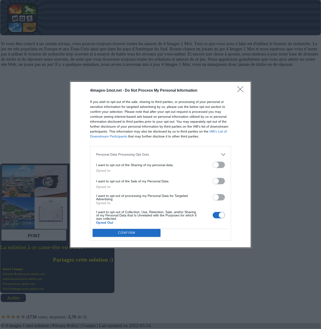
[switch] (219, 165)
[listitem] (160, 154)
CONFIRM (126, 233)
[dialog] (160, 165)
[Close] (241, 90)
